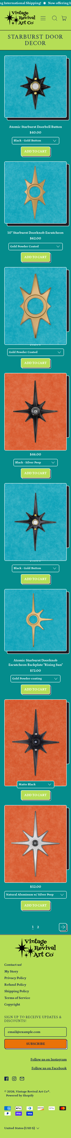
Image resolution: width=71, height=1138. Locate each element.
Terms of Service (17, 998)
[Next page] (63, 927)
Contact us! (13, 965)
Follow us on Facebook (49, 1068)
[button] (54, 18)
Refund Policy (15, 985)
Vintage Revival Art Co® (32, 1091)
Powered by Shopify (20, 1095)
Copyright (12, 1004)
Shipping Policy (16, 991)
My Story (11, 971)
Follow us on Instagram (49, 1059)
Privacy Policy (15, 978)
